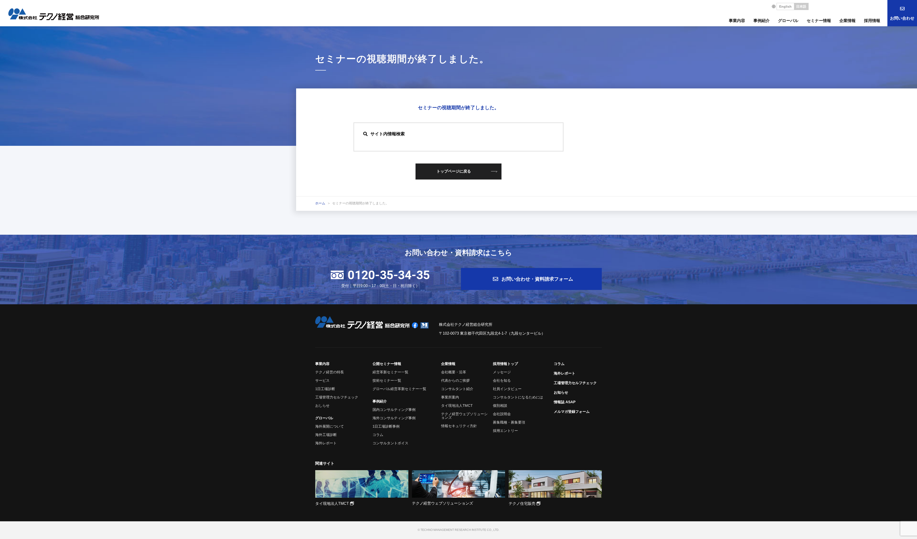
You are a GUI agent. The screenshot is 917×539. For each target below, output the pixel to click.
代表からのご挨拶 (455, 380)
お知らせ (561, 392)
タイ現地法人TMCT (457, 405)
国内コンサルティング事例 (394, 410)
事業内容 (737, 20)
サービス (322, 380)
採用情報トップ (505, 364)
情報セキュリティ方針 (459, 426)
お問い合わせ (902, 18)
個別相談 (500, 405)
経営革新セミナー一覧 (390, 372)
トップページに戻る (454, 171)
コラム (378, 435)
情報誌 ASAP (565, 402)
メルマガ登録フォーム (572, 411)
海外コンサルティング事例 (394, 418)
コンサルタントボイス (390, 443)
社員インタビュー (507, 389)
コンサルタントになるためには (518, 397)
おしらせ (322, 405)
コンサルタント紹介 (457, 389)
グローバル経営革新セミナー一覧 (399, 389)
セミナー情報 (819, 20)
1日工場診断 (325, 389)
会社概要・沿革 (453, 372)
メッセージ (502, 372)
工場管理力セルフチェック (336, 397)
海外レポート (326, 443)
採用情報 (872, 20)
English (785, 6)
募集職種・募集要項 (509, 422)
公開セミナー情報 (387, 364)
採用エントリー (505, 431)
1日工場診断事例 (386, 426)
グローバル (788, 20)
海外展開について (329, 426)
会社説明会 (502, 414)
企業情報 (847, 20)
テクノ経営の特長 (329, 372)
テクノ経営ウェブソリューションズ (464, 415)
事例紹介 (761, 20)
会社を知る (502, 380)
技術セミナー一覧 (387, 380)
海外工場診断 (326, 435)
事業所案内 (450, 397)
